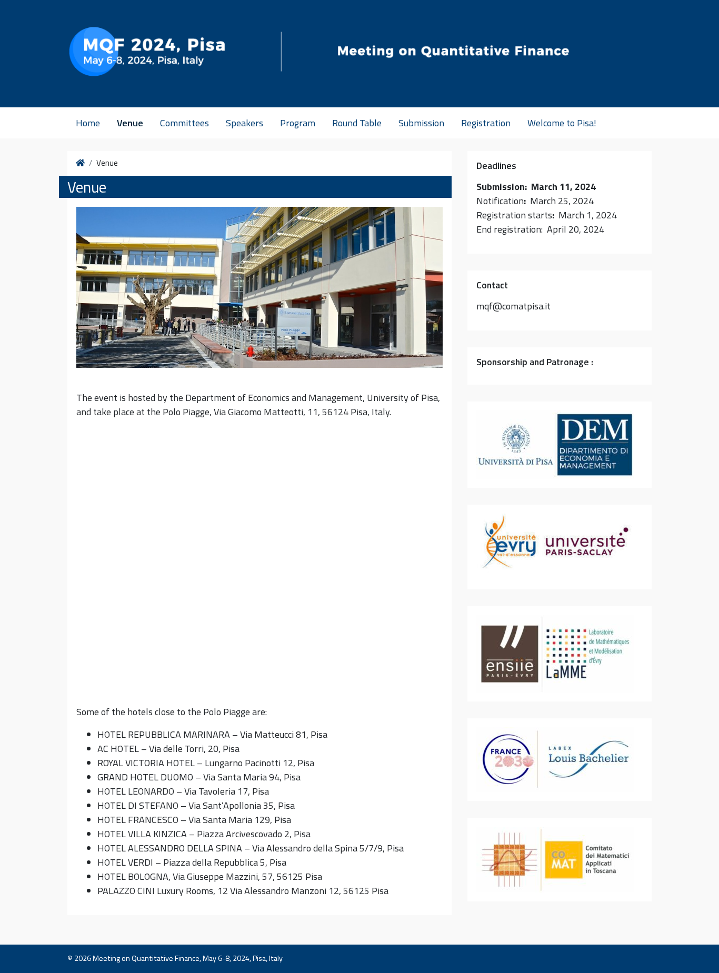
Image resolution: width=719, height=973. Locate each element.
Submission (421, 123)
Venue (130, 123)
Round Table (357, 123)
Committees (184, 123)
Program (297, 123)
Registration (486, 123)
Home (88, 123)
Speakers (244, 123)
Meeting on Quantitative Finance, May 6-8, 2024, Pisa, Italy (188, 958)
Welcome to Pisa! (561, 123)
